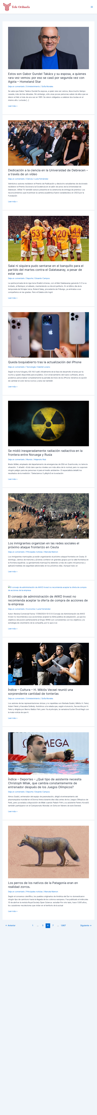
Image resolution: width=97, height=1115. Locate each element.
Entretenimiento (33, 86)
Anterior (10, 925)
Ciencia (29, 179)
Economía (30, 609)
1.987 (63, 925)
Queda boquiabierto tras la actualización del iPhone (44, 362)
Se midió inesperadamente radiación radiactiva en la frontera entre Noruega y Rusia (45, 452)
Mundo (29, 459)
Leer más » (12, 106)
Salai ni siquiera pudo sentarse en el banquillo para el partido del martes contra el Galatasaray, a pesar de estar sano (45, 269)
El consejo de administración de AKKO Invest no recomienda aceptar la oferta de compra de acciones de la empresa (48, 600)
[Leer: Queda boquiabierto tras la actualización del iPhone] (48, 335)
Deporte (29, 278)
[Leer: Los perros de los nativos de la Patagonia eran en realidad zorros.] (48, 852)
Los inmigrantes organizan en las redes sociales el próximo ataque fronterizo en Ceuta (43, 545)
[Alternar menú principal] (91, 7)
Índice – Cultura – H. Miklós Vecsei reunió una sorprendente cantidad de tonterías (40, 691)
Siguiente (86, 925)
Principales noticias (34, 552)
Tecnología (31, 367)
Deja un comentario (16, 86)
